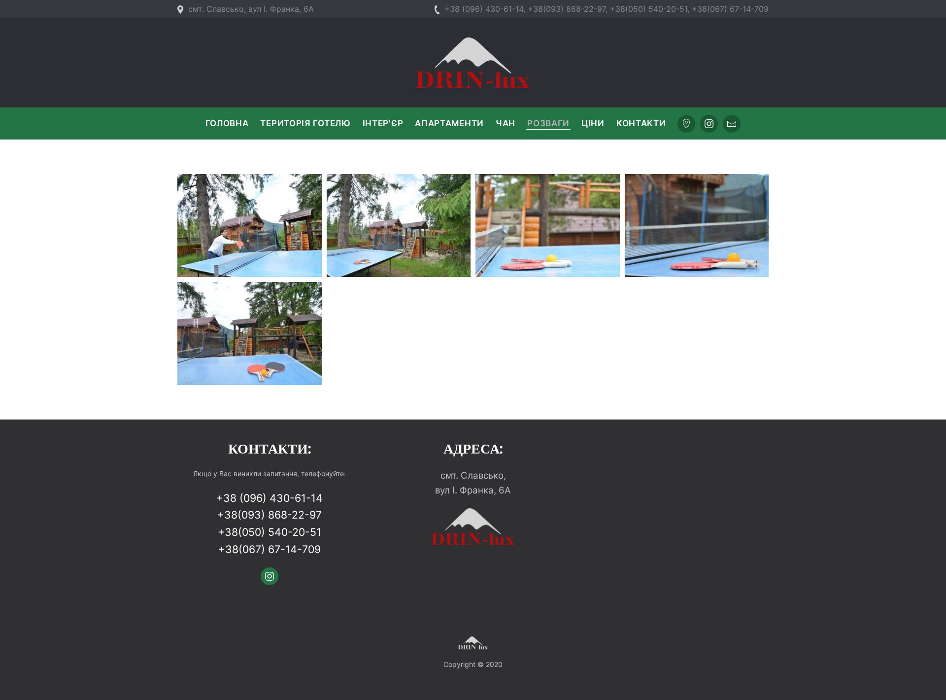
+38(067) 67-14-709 (730, 9)
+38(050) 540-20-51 (648, 9)
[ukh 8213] (249, 225)
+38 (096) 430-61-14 (269, 497)
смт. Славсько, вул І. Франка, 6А (251, 9)
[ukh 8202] (547, 225)
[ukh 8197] (249, 333)
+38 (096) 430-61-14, (484, 9)
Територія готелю (305, 123)
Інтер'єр (383, 123)
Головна (227, 123)
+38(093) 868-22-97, (568, 9)
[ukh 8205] (399, 225)
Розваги (548, 123)
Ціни (593, 123)
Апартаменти (449, 123)
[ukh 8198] (697, 225)
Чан (505, 123)
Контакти (641, 123)
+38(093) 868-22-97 (269, 514)
